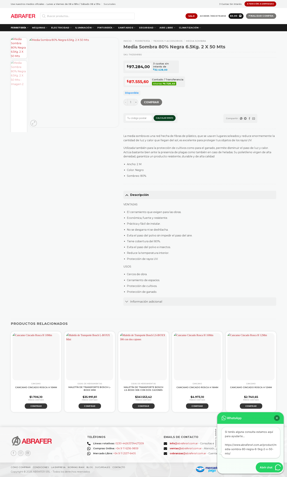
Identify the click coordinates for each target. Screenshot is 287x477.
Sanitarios (125, 27)
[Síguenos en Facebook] (13, 453)
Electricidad (60, 27)
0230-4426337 (124, 443)
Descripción (139, 195)
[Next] (113, 82)
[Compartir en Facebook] (249, 118)
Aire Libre (166, 27)
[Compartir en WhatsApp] (241, 118)
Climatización (188, 27)
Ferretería (18, 27)
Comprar (151, 102)
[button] (213, 16)
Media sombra (196, 41)
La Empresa (58, 467)
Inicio (127, 41)
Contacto (118, 467)
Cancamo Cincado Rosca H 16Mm (197, 387)
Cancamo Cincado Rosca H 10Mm (36, 387)
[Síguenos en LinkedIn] (28, 453)
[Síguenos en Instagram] (20, 453)
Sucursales (110, 4)
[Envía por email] (254, 118)
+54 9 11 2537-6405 (124, 453)
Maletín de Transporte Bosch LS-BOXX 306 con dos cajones (143, 388)
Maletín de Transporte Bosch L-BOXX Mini (89, 388)
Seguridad (146, 27)
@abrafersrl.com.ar (184, 443)
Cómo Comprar (21, 467)
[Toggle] (126, 194)
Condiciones (41, 467)
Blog (90, 467)
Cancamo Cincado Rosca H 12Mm (251, 387)
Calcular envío (164, 118)
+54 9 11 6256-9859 (126, 448)
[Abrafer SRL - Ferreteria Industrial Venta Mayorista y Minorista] (23, 16)
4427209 (138, 443)
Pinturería (104, 27)
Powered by (215, 438)
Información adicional (146, 301)
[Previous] (35, 82)
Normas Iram (76, 467)
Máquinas (38, 27)
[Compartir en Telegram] (245, 118)
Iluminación (83, 27)
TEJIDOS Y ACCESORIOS (168, 41)
